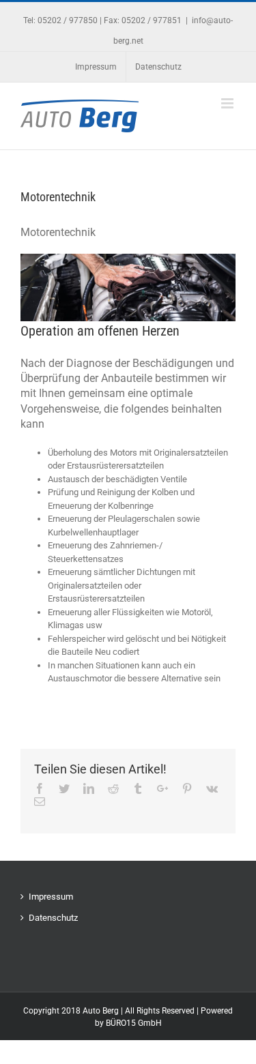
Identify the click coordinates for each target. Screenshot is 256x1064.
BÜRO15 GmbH (134, 1023)
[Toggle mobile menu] (228, 103)
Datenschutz (53, 918)
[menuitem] (96, 67)
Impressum (51, 896)
